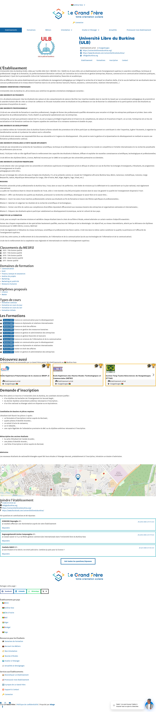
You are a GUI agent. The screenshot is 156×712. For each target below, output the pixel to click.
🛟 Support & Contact (10, 690)
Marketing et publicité (10, 281)
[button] (78, 477)
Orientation (65, 30)
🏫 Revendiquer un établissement (15, 675)
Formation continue (9, 303)
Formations (31, 30)
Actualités (113, 30)
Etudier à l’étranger (89, 30)
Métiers (48, 30)
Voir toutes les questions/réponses (78, 561)
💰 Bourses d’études (10, 656)
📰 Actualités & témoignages (13, 666)
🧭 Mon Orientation (9, 651)
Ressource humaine (9, 284)
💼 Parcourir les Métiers (11, 646)
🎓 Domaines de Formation (12, 641)
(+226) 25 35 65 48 (8, 503)
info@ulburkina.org (9, 505)
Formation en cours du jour (12, 305)
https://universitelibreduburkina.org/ (16, 508)
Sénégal (6, 627)
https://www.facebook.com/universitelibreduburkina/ (23, 511)
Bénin (5, 603)
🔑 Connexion (78, 23)
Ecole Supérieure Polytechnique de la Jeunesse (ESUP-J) (24, 376)
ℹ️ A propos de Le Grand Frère (13, 685)
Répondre (6, 528)
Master (4, 295)
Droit (4, 271)
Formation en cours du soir (12, 308)
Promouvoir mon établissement (139, 30)
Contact (125, 60)
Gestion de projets (9, 276)
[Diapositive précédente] (2, 374)
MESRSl (28, 248)
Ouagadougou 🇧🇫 (11, 384)
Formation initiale (9, 310)
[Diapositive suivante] (153, 374)
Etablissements (11, 30)
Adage (52, 705)
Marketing (5, 279)
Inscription (113, 60)
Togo (5, 632)
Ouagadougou (104, 48)
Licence (5, 292)
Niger (5, 622)
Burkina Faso (77, 5)
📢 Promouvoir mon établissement (15, 680)
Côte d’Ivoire (8, 613)
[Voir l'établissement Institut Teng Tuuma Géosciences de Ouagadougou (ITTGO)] (110, 373)
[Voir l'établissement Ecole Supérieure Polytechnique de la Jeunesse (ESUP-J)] (5, 373)
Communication (8, 269)
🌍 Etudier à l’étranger (11, 661)
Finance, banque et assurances (13, 274)
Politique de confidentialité (27, 705)
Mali (5, 618)
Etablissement (86, 60)
